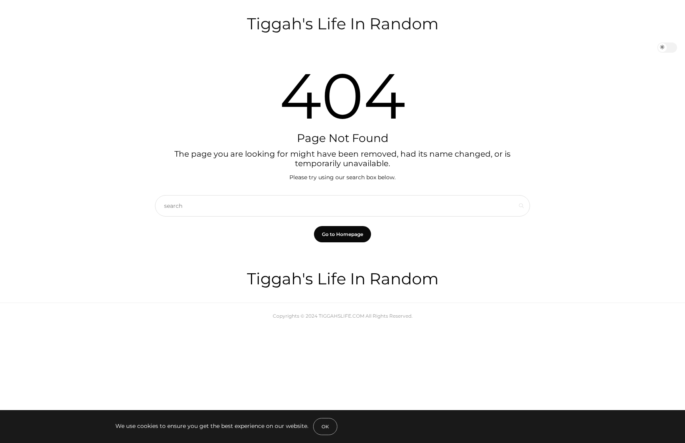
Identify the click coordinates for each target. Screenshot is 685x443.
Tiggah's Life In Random (342, 23)
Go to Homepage (342, 234)
